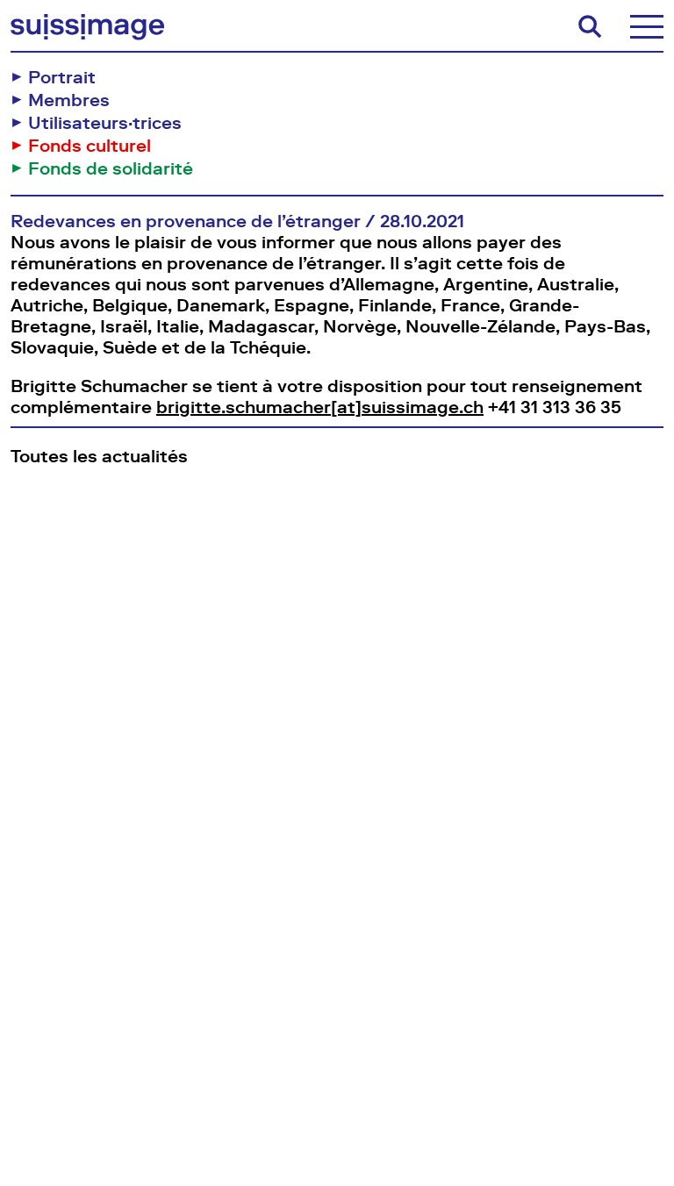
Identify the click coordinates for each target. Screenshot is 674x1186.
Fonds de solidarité (110, 168)
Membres (69, 100)
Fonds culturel (89, 145)
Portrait (62, 77)
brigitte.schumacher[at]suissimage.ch (320, 407)
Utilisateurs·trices (105, 122)
